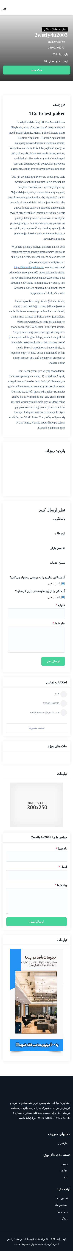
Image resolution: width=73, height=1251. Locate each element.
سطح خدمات (57, 562)
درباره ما (62, 1211)
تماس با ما (61, 1198)
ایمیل (63, 866)
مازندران (62, 1143)
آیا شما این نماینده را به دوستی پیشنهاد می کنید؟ (37, 577)
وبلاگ (64, 1218)
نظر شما (59, 623)
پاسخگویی (59, 518)
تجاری (64, 1170)
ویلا (66, 1177)
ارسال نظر (53, 661)
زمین (65, 1163)
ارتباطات (60, 533)
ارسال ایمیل (36, 921)
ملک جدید (36, 69)
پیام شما (61, 885)
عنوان (60, 605)
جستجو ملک (61, 1204)
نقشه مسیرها (36, 727)
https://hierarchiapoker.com (29, 267)
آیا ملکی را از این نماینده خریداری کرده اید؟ (40, 591)
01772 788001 (56, 47)
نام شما (61, 848)
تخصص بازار (58, 548)
